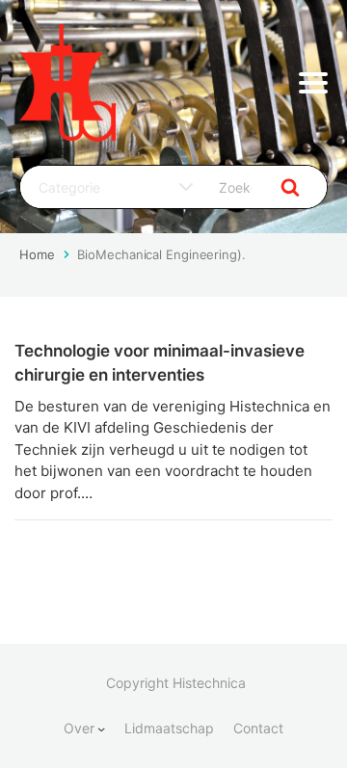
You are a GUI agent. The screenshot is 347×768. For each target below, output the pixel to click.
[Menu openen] (313, 82)
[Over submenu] (101, 728)
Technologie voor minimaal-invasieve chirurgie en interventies (159, 363)
